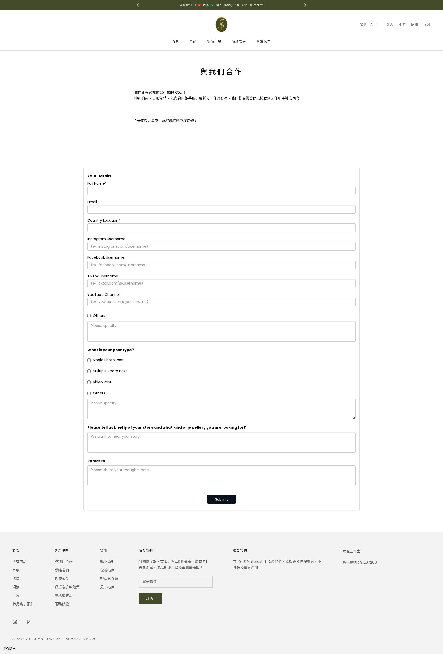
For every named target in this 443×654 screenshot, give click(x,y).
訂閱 (150, 598)
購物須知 (107, 561)
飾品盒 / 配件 (23, 604)
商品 (193, 41)
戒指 (15, 578)
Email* (93, 201)
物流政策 (62, 578)
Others (99, 315)
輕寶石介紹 (109, 578)
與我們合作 (64, 561)
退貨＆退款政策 (67, 587)
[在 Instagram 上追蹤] (14, 621)
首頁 (175, 41)
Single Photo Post (108, 360)
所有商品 (19, 561)
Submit (221, 499)
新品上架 (214, 41)
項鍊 (15, 587)
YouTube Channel (103, 294)
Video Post (102, 382)
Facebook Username (105, 257)
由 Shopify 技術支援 (79, 639)
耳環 (15, 570)
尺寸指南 (107, 587)
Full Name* (97, 183)
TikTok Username (102, 276)
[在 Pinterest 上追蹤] (28, 621)
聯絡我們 (62, 570)
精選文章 (264, 41)
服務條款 (62, 604)
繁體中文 (367, 25)
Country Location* (103, 220)
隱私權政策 (64, 595)
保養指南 (107, 570)
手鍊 (15, 595)
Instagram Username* (107, 238)
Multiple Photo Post (110, 371)
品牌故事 (239, 41)
